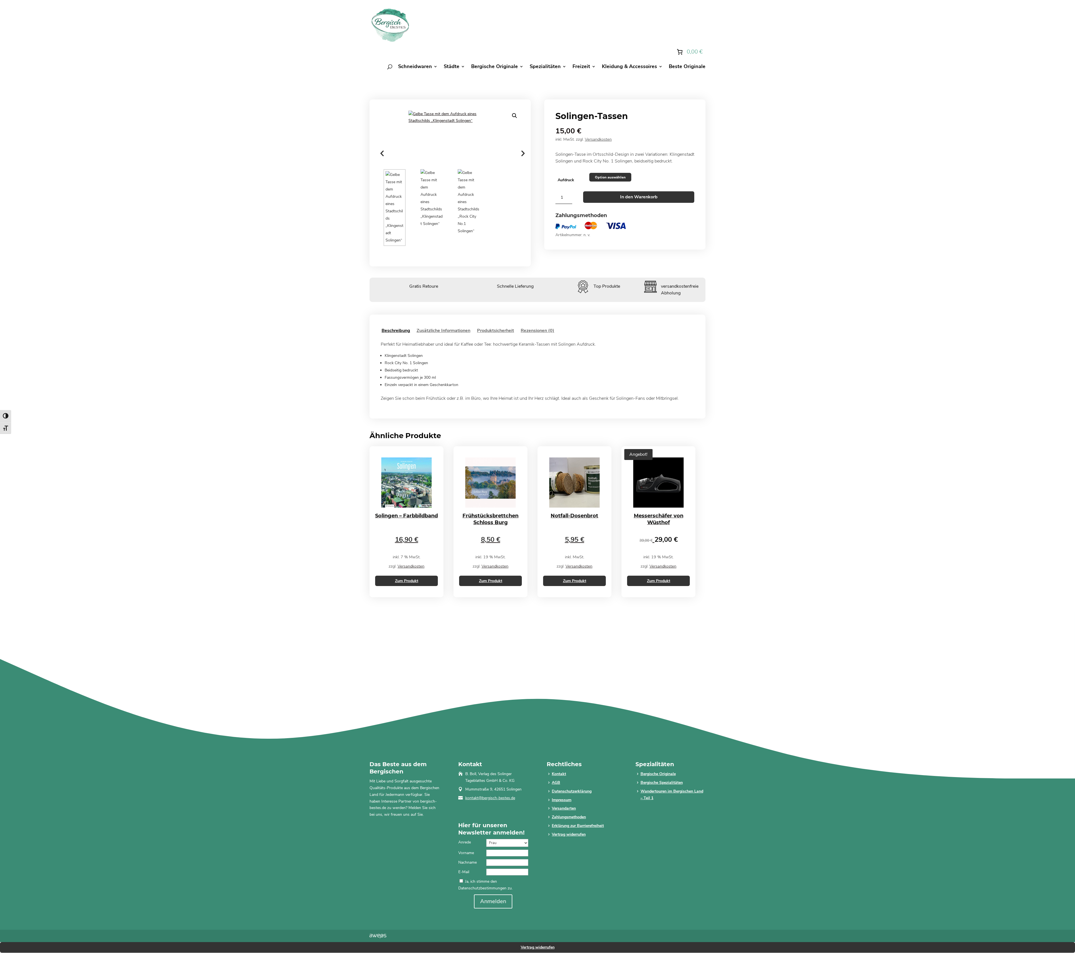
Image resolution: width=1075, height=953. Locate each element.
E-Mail (463, 872)
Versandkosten (598, 139)
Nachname (467, 862)
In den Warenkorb (639, 197)
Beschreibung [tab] (396, 330)
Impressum (561, 800)
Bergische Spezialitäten (662, 782)
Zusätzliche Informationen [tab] (443, 330)
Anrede (464, 842)
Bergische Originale (494, 67)
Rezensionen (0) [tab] (537, 330)
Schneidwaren (415, 67)
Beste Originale (687, 67)
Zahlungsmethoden (569, 817)
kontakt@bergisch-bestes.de (490, 798)
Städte (451, 67)
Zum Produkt (406, 581)
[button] (515, 116)
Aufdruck (566, 180)
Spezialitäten (545, 67)
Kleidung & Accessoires (629, 67)
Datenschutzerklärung (572, 791)
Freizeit (581, 67)
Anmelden (493, 901)
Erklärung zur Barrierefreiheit (578, 825)
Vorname (466, 853)
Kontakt (559, 774)
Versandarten (564, 808)
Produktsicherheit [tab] (495, 330)
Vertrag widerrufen (569, 834)
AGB (556, 782)
